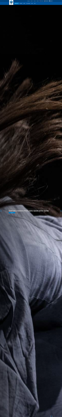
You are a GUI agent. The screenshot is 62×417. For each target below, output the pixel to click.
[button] (1, 211)
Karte (24, 3)
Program (20, 3)
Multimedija (28, 3)
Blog (32, 3)
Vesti (35, 3)
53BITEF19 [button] (16, 3)
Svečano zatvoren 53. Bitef (19, 294)
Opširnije (12, 295)
